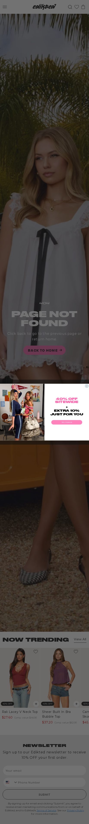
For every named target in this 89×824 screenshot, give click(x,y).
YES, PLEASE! (67, 422)
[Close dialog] (86, 385)
